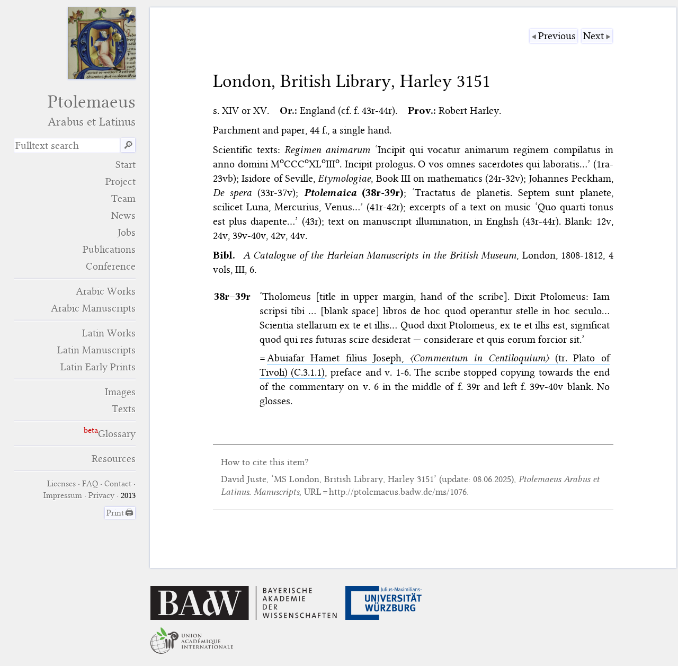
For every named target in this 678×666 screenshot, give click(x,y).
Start (125, 164)
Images (120, 392)
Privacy (101, 495)
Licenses (61, 484)
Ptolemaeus (92, 110)
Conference (111, 266)
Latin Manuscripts (96, 350)
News (123, 215)
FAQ (90, 484)
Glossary (117, 434)
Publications (109, 249)
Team (123, 198)
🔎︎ (128, 145)
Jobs (127, 232)
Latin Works (109, 333)
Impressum (62, 495)
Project (120, 181)
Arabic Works (106, 291)
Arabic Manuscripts (93, 308)
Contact (117, 484)
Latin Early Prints (98, 367)
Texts (124, 409)
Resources (114, 458)
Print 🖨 (119, 513)
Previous (557, 36)
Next (593, 36)
